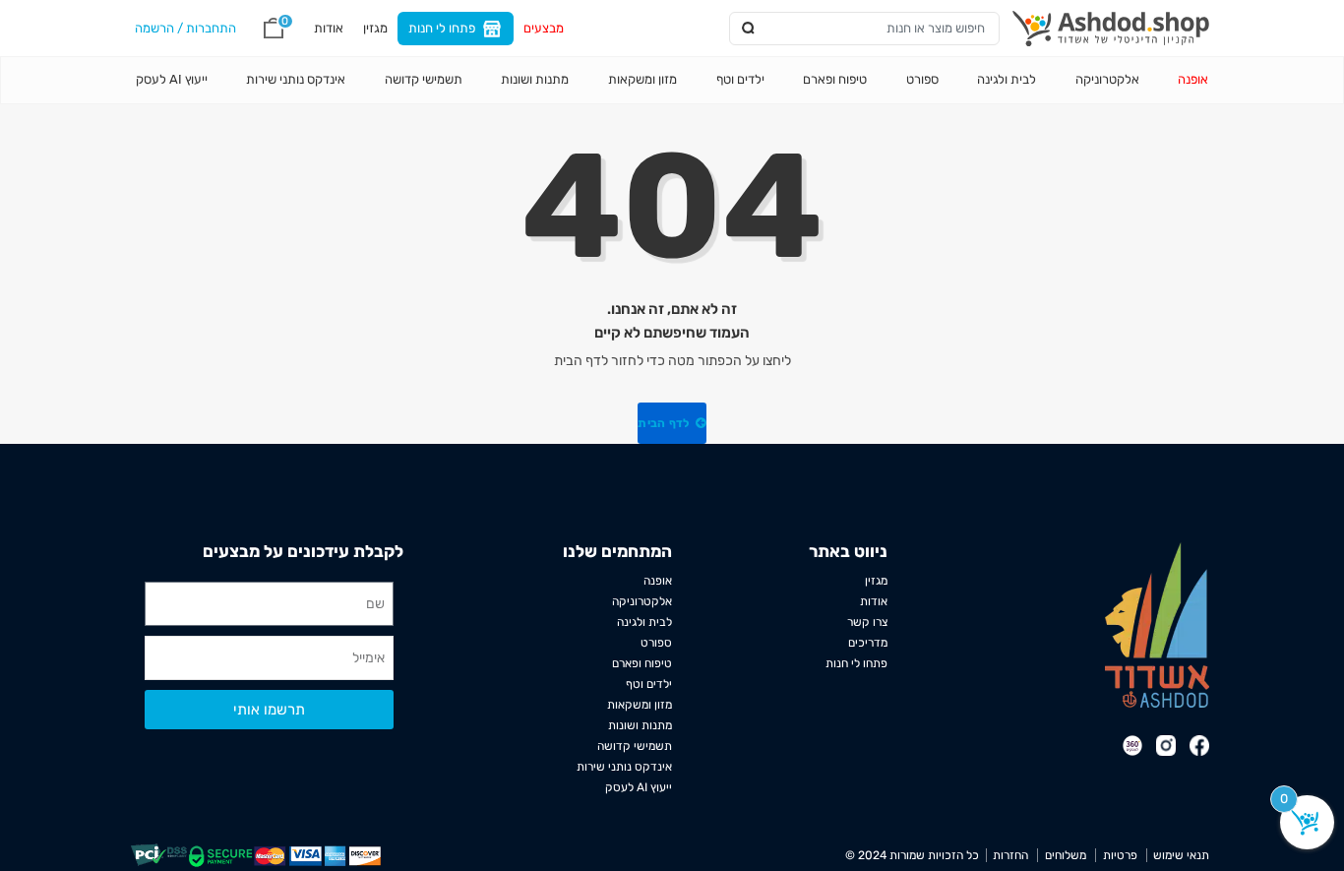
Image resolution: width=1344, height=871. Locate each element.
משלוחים (1065, 855)
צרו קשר (867, 622)
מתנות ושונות (535, 79)
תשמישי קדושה (423, 79)
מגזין (375, 27)
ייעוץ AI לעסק (172, 79)
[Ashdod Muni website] (1157, 624)
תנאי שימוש (1181, 855)
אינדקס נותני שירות (295, 79)
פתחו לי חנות (441, 27)
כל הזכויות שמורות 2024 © (912, 855)
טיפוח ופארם (835, 79)
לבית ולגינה (1006, 79)
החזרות (1010, 855)
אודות (328, 27)
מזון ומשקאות (642, 79)
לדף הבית (665, 423)
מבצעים (543, 27)
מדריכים (867, 643)
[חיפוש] (749, 28)
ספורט (922, 79)
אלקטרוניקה (1107, 79)
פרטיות (1119, 855)
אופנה (1193, 79)
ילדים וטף (740, 79)
